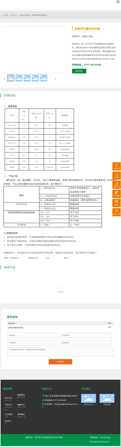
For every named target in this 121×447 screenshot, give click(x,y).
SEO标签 (59, 437)
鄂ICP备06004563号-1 (100, 442)
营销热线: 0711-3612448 (55, 400)
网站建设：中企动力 (98, 437)
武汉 (109, 437)
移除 (109, 327)
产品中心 (13, 15)
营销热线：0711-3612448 (86, 64)
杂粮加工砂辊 (25, 15)
